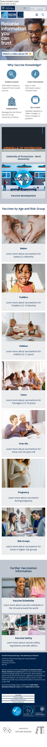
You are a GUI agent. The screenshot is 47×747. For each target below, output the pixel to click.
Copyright (18, 695)
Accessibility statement (18, 699)
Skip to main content (8, 3)
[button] (25, 8)
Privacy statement (18, 702)
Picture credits (18, 697)
